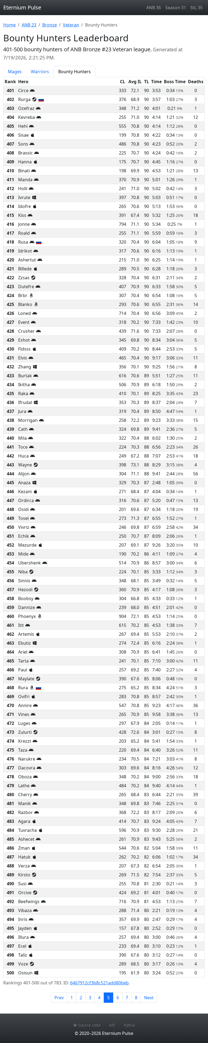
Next (149, 998)
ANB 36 (153, 8)
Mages (15, 72)
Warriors (40, 72)
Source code (89, 1025)
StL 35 (196, 8)
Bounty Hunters (74, 72)
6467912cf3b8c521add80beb (99, 983)
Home (9, 25)
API (112, 1025)
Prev (59, 998)
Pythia (129, 1025)
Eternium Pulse (22, 7)
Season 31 (175, 8)
